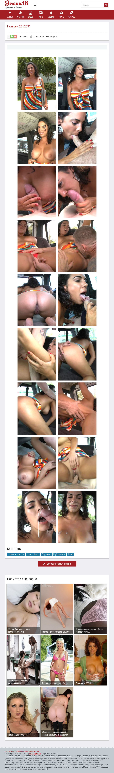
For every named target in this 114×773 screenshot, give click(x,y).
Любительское (16, 554)
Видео (30, 17)
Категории (20, 17)
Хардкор (46, 554)
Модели (51, 17)
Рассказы (71, 17)
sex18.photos (35, 753)
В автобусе (33, 554)
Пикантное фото (19, 5)
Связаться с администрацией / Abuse (22, 751)
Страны (61, 17)
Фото (41, 17)
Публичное (59, 554)
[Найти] (106, 5)
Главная (10, 17)
